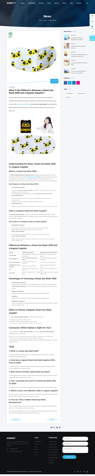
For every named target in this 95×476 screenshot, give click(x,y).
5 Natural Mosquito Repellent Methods (78, 47)
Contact (78, 3)
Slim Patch (68, 97)
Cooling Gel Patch (81, 93)
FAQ (71, 3)
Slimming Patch (53, 447)
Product (41, 3)
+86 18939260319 (13, 449)
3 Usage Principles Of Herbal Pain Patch (79, 64)
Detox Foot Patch (53, 452)
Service (56, 3)
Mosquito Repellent (54, 458)
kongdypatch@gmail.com (15, 451)
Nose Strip (51, 460)
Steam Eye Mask (53, 455)
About (64, 3)
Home (22, 3)
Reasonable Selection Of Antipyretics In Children (77, 39)
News (49, 3)
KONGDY (11, 438)
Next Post (52, 419)
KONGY (11, 3)
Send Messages (69, 457)
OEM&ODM (31, 3)
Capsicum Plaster (53, 444)
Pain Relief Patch (69, 93)
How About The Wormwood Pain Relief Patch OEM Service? (79, 55)
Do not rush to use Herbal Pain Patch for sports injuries (78, 72)
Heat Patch (51, 463)
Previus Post (16, 419)
